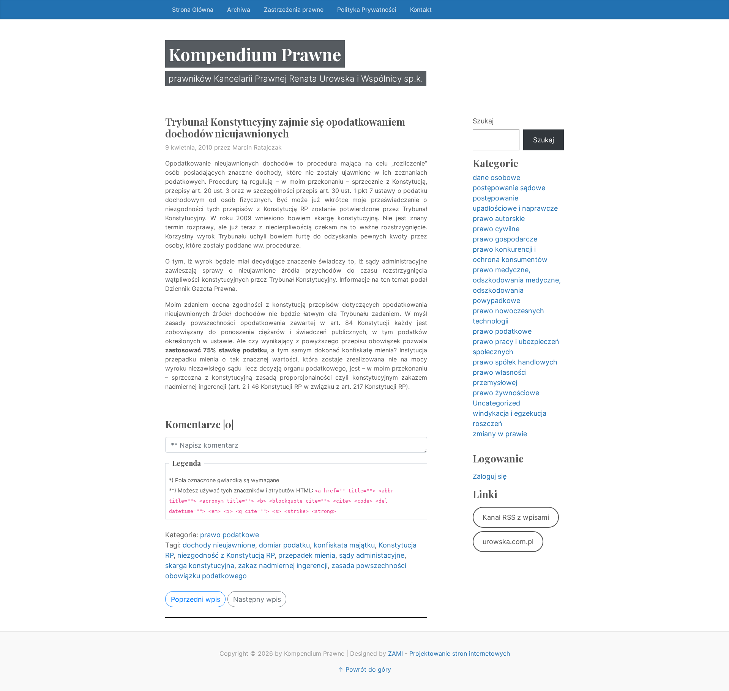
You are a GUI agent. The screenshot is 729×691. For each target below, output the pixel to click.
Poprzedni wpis (195, 599)
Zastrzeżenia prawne (293, 9)
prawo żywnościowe (506, 393)
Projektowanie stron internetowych (459, 653)
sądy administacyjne (371, 555)
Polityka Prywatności (366, 9)
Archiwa (238, 9)
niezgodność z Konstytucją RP (226, 555)
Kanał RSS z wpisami (516, 517)
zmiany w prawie (500, 434)
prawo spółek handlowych (515, 362)
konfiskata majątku (344, 545)
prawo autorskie (499, 218)
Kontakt (421, 9)
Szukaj (483, 121)
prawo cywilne (496, 229)
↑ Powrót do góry (364, 669)
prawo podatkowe (229, 535)
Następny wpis (257, 599)
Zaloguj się (490, 476)
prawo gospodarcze (505, 239)
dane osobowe (496, 177)
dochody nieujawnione (219, 545)
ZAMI (395, 653)
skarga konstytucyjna (199, 566)
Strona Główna (192, 9)
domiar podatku (284, 545)
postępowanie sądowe (509, 188)
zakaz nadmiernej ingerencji (283, 566)
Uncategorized (496, 403)
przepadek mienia (306, 555)
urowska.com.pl (508, 542)
